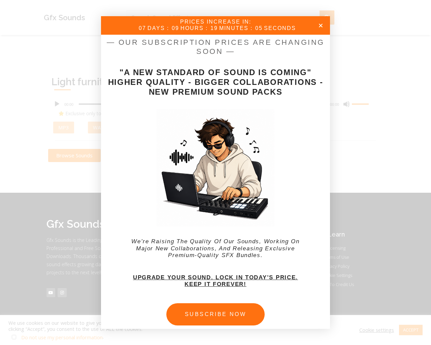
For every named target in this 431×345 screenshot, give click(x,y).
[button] (320, 25)
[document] (215, 172)
